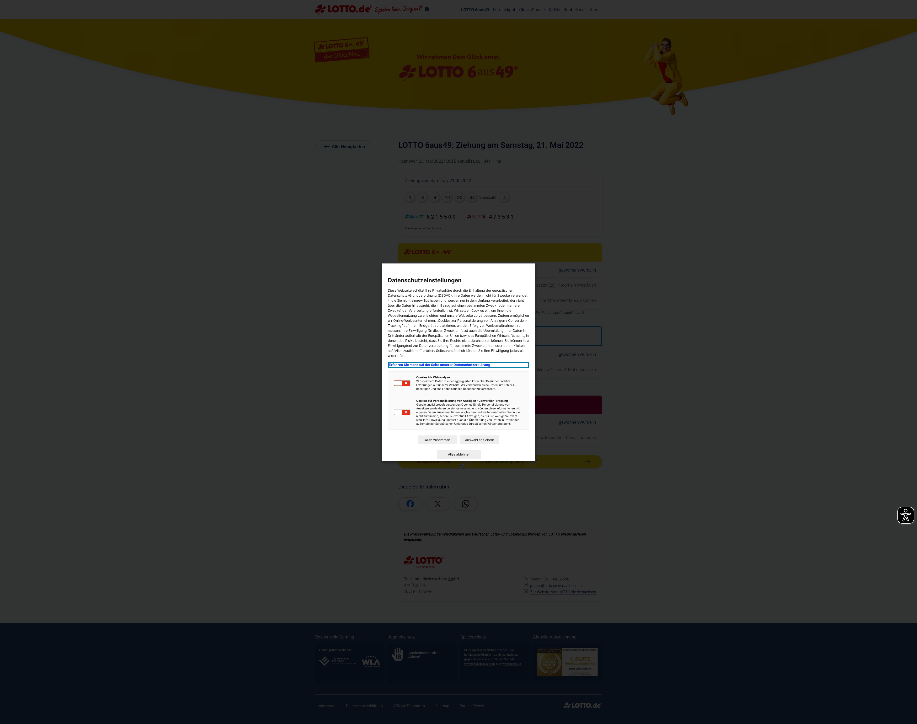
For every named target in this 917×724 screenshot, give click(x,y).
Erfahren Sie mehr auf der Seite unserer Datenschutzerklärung (439, 365)
